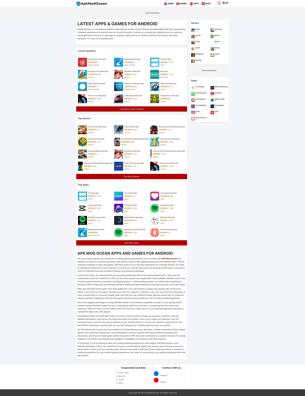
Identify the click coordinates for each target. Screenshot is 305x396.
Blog (208, 3)
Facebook (163, 375)
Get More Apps (132, 243)
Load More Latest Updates (132, 109)
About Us (121, 376)
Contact (121, 379)
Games (183, 3)
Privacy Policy (123, 373)
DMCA (120, 383)
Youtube (162, 382)
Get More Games (131, 176)
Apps (196, 3)
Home (170, 3)
